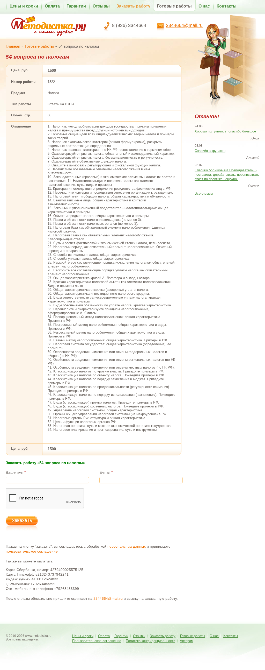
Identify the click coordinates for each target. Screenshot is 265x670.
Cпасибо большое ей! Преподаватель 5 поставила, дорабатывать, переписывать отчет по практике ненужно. (227, 174)
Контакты (227, 6)
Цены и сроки (24, 6)
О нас (204, 6)
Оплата (52, 6)
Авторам (186, 641)
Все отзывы (204, 193)
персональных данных (126, 546)
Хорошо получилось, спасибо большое (226, 131)
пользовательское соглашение (32, 551)
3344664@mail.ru (184, 25)
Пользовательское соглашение (96, 641)
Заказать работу (133, 6)
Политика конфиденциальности (150, 641)
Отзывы (101, 6)
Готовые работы (174, 6)
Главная (13, 46)
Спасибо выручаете (210, 151)
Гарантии (76, 6)
